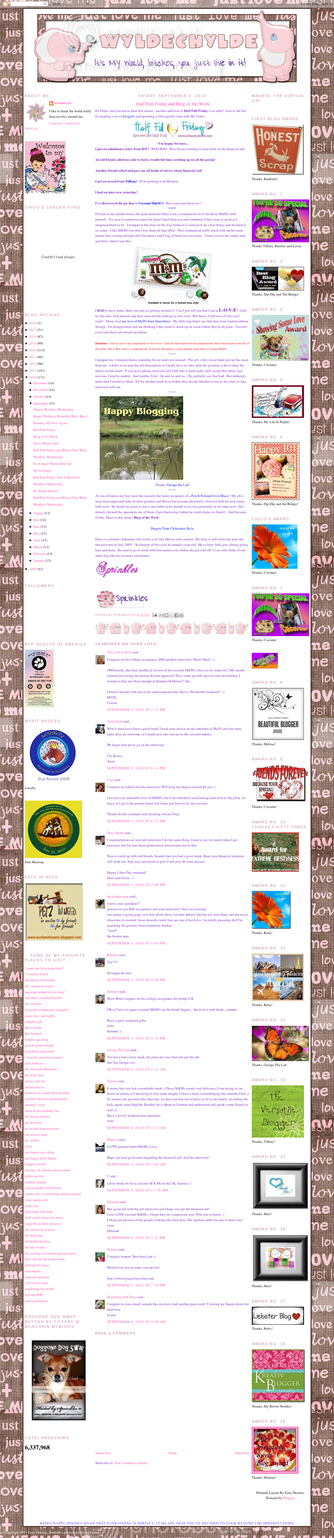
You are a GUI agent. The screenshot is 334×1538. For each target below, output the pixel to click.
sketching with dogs (39, 1211)
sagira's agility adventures (43, 1187)
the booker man (118, 896)
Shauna (112, 1249)
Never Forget (42, 470)
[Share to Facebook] (176, 615)
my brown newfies (37, 1116)
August (38, 513)
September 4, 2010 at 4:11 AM (136, 1069)
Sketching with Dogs (121, 1296)
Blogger (288, 1497)
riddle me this (34, 1176)
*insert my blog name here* (44, 968)
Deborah (113, 1201)
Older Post (242, 1453)
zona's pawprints (36, 1300)
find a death (33, 1027)
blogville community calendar (46, 1009)
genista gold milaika (39, 1045)
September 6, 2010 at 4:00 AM (136, 1321)
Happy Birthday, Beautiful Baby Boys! (60, 416)
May (36, 533)
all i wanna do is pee (39, 986)
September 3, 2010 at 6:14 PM (136, 768)
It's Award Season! (45, 490)
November (40, 389)
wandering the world (39, 1288)
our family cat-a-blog (40, 1152)
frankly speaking (37, 1039)
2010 (33, 377)
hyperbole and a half (39, 1051)
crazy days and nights (40, 1015)
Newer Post (103, 1453)
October (39, 396)
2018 (33, 323)
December (40, 383)
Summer (112, 991)
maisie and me (35, 1081)
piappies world (35, 1164)
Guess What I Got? (46, 443)
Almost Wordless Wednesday (53, 409)
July (36, 519)
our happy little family (41, 1158)
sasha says (32, 1205)
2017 (33, 329)
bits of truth (33, 1003)
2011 (33, 370)
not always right (36, 1134)
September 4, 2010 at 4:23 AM (136, 1127)
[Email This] (161, 615)
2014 (33, 350)
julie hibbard (34, 1063)
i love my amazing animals (44, 1057)
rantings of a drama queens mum (47, 1170)
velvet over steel (36, 1282)
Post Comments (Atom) (131, 1462)
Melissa (112, 1139)
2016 (33, 336)
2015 (33, 343)
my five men (33, 1122)
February (39, 553)
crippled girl (33, 1021)
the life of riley (35, 1247)
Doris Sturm (115, 832)
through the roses (37, 1265)
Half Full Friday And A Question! (56, 477)
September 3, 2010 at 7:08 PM (136, 884)
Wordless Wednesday (48, 456)
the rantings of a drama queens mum (50, 1253)
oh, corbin (32, 1140)
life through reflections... (42, 1069)
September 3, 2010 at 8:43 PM (136, 1038)
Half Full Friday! (45, 429)
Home (173, 1453)
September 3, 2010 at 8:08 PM (136, 979)
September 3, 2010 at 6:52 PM (136, 821)
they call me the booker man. (45, 1259)
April (37, 540)
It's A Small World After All (52, 463)
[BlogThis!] (166, 615)
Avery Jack (114, 721)
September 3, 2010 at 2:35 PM (136, 709)
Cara (110, 779)
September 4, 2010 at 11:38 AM (137, 1190)
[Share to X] (171, 615)
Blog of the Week (45, 436)
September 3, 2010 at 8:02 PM (136, 943)
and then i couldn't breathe (43, 997)
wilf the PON (34, 1294)
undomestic (33, 1271)
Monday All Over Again (50, 423)
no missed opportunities (42, 1128)
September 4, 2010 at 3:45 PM (136, 1237)
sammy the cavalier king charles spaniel (53, 1193)
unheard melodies (37, 1277)
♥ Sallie (112, 955)
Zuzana (112, 1081)
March (38, 547)
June (36, 526)
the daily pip (34, 1235)
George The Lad (118, 1050)
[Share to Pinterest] (181, 615)
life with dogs (34, 1075)
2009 (33, 568)
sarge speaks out (36, 1199)
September (40, 403)
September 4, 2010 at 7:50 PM (136, 1285)
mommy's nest (35, 1104)
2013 (33, 356)
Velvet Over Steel (119, 652)
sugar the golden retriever (43, 1223)
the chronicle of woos (40, 1229)
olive (28, 1146)
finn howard (33, 1033)
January (38, 560)
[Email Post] (154, 615)
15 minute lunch (36, 974)
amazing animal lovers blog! (45, 992)
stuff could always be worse (44, 1217)
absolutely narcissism (40, 980)
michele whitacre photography (46, 1098)
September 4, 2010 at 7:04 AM (136, 1164)
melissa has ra (34, 1087)
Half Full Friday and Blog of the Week (173, 103)
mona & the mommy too (42, 1110)
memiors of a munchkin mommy (47, 1092)
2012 (33, 363)
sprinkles (63, 103)
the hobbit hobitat (37, 1241)
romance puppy (36, 1182)
